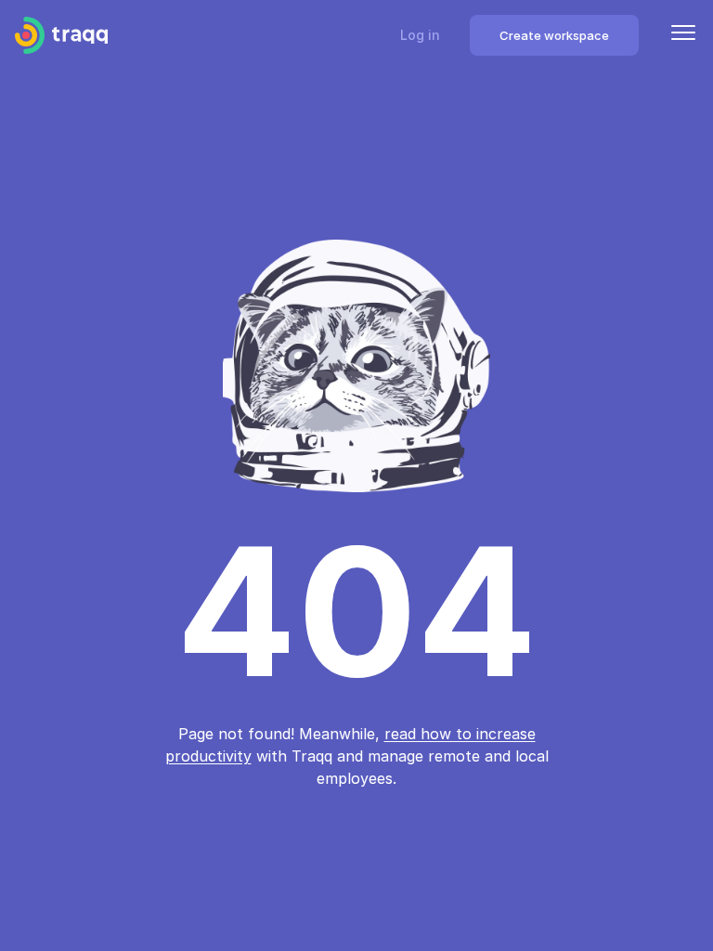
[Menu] (683, 35)
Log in (420, 35)
